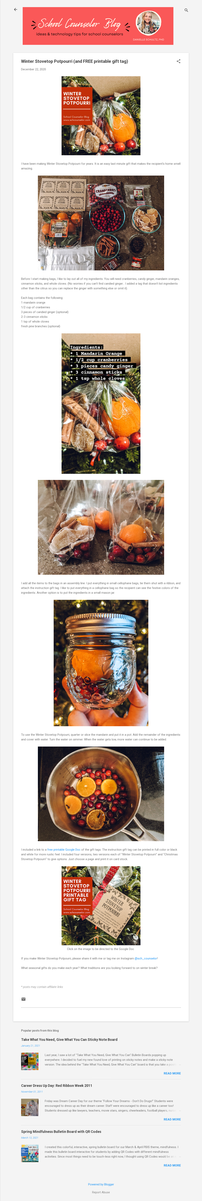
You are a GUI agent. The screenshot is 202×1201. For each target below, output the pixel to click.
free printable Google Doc (63, 849)
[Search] (186, 11)
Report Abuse (101, 1192)
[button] (178, 61)
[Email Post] (23, 1000)
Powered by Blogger (101, 1184)
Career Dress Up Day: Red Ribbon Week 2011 (56, 1085)
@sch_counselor (146, 958)
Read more (172, 1073)
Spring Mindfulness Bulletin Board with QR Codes (61, 1132)
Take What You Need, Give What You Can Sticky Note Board (69, 1039)
